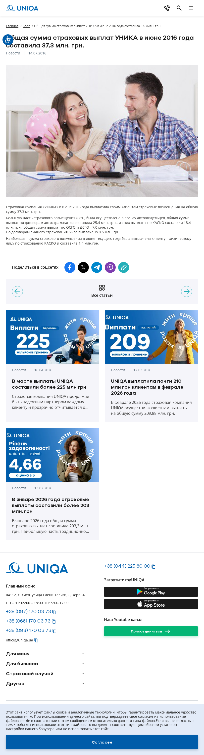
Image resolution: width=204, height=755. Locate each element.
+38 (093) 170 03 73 (28, 630)
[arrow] (83, 653)
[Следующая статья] (186, 291)
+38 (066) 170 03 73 (28, 621)
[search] (179, 8)
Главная (12, 26)
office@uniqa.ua (19, 640)
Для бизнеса (22, 664)
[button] (69, 267)
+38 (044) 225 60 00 (127, 566)
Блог (26, 26)
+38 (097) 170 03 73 (28, 611)
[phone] (167, 8)
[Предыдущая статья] (17, 291)
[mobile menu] (191, 8)
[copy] (123, 267)
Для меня (18, 654)
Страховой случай (29, 673)
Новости (13, 53)
